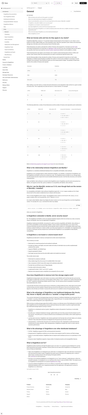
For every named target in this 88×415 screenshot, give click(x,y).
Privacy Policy (59, 402)
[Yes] (51, 375)
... (36, 7)
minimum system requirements (52, 50)
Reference (5, 80)
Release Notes (6, 85)
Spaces (47, 389)
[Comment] (57, 375)
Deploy (4, 59)
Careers (66, 391)
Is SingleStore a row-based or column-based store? (38, 24)
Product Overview (30, 387)
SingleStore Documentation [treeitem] (10, 14)
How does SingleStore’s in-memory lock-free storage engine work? (42, 26)
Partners (67, 394)
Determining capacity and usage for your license (42, 164)
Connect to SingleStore (8, 62)
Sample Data (7, 57)
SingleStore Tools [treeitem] (9, 47)
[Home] (5, 3)
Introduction (5, 11)
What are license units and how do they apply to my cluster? (40, 17)
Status (28, 396)
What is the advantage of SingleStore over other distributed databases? (43, 31)
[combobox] (72, 3)
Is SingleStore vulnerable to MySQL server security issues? (40, 22)
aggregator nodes (52, 48)
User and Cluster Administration (10, 77)
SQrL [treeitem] (5, 26)
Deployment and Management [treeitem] (12, 44)
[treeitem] (12, 34)
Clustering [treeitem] (7, 34)
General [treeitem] (6, 31)
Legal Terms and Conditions (67, 406)
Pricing (28, 391)
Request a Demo (30, 389)
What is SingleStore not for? (34, 33)
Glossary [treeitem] (5, 90)
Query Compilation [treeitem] (9, 36)
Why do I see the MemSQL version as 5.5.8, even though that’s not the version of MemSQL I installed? (49, 21)
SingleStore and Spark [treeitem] (10, 52)
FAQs (5, 29)
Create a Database (7, 64)
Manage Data (6, 72)
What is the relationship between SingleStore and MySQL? (40, 19)
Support (4, 87)
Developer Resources (8, 75)
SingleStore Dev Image (55, 361)
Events (47, 391)
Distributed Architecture (9, 19)
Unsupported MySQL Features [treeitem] (11, 21)
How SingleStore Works (9, 16)
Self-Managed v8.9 (31, 7)
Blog (66, 389)
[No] (54, 375)
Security (5, 82)
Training (47, 394)
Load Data (5, 67)
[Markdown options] (71, 11)
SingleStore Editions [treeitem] (8, 24)
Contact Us (67, 387)
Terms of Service (66, 402)
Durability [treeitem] (7, 42)
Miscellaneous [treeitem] (8, 54)
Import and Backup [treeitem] (9, 49)
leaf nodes (74, 46)
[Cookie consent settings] (2, 413)
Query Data (5, 69)
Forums (47, 387)
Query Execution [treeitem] (8, 39)
